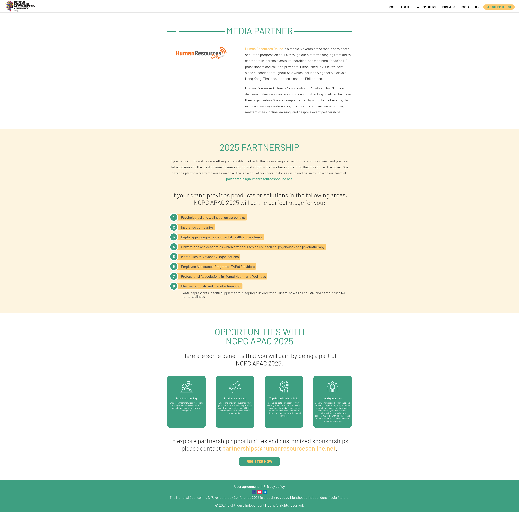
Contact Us (469, 7)
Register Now (259, 461)
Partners (448, 7)
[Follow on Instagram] (259, 492)
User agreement (246, 486)
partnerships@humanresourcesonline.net (279, 448)
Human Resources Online (264, 49)
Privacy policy (274, 486)
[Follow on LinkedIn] (265, 492)
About (405, 7)
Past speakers (426, 7)
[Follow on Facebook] (254, 492)
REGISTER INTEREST (499, 7)
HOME (391, 7)
